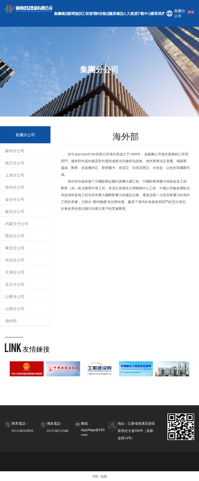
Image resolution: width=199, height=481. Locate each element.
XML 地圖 (99, 476)
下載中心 (144, 13)
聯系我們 (158, 13)
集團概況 (61, 13)
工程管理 (89, 13)
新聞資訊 (75, 13)
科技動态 (102, 13)
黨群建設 (116, 13)
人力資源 (130, 13)
